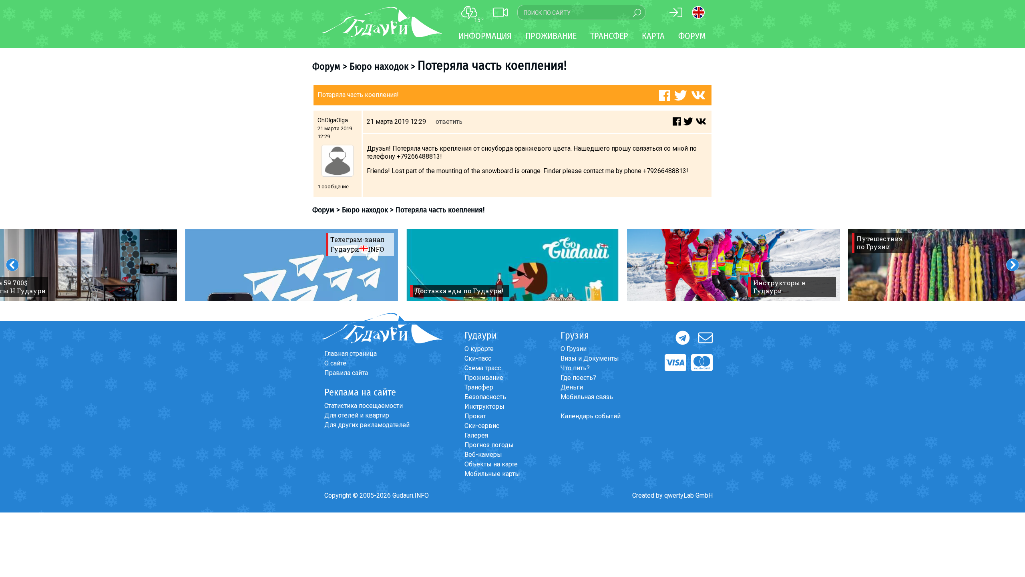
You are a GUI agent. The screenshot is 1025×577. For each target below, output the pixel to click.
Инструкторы (484, 406)
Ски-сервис (481, 426)
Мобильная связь (587, 397)
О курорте (479, 349)
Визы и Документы (590, 358)
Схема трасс (482, 368)
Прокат (475, 416)
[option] (291, 265)
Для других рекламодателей (367, 425)
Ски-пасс (477, 358)
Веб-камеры (483, 454)
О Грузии (574, 349)
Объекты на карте (491, 464)
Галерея (476, 435)
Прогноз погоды (489, 445)
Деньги (572, 387)
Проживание (483, 377)
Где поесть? (578, 377)
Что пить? (575, 368)
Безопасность (485, 397)
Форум (692, 35)
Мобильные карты (492, 474)
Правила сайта (346, 373)
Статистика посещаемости (363, 406)
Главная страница (350, 353)
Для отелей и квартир (356, 415)
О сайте (335, 363)
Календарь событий (591, 416)
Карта (653, 35)
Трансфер (478, 387)
